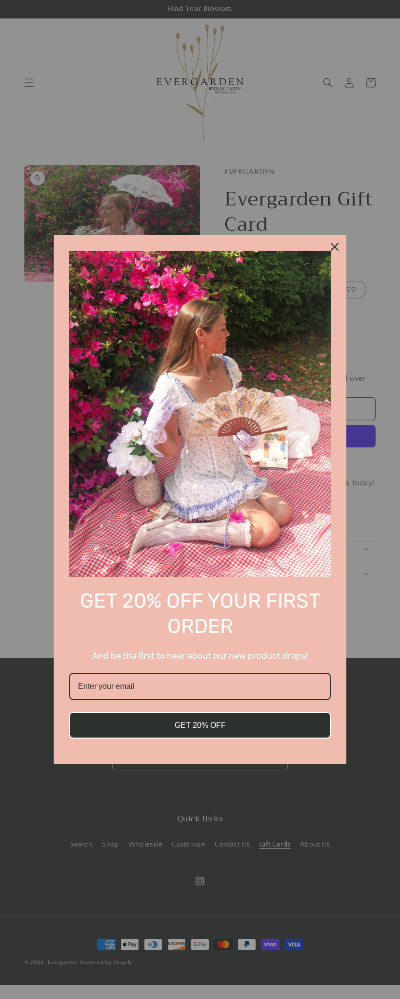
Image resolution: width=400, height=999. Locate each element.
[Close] (334, 247)
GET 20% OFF (200, 725)
